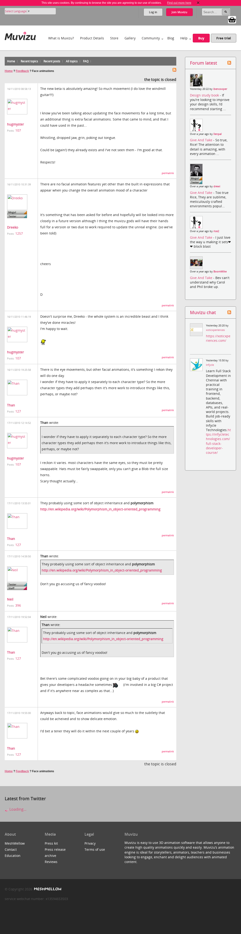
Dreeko (12, 227)
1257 (19, 233)
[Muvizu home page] (20, 35)
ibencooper (220, 89)
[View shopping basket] (232, 19)
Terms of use (94, 849)
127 (18, 411)
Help (184, 38)
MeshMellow (15, 843)
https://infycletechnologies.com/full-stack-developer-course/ (218, 441)
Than (11, 405)
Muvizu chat (203, 312)
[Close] (198, 2)
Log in (153, 12)
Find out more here (179, 2)
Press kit (51, 843)
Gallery (130, 38)
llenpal (217, 134)
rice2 (216, 231)
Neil (10, 599)
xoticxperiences (215, 330)
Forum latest (203, 63)
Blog (170, 38)
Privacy (90, 843)
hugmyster (15, 124)
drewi (216, 186)
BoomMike (220, 271)
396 (18, 605)
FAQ (85, 61)
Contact (11, 849)
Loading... (17, 809)
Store (114, 38)
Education (12, 855)
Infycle (210, 365)
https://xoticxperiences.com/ (218, 338)
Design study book (205, 95)
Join (179, 12)
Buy (201, 38)
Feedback (22, 71)
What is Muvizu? (61, 38)
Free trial (223, 38)
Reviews (51, 861)
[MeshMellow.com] (47, 889)
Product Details (92, 38)
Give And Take (201, 140)
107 (18, 130)
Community (151, 38)
